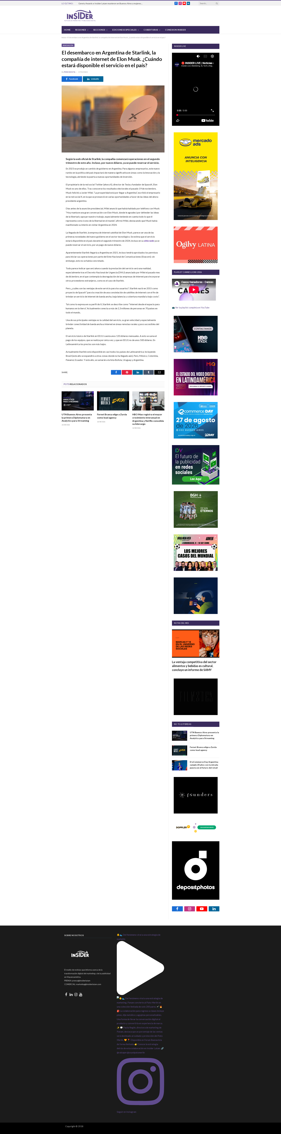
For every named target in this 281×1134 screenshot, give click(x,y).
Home (67, 29)
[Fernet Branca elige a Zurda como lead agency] (113, 400)
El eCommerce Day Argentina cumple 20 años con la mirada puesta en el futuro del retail (204, 765)
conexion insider (175, 29)
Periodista (70, 72)
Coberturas (151, 29)
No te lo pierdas (182, 724)
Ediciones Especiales (124, 29)
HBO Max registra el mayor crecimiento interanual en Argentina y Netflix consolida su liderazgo (148, 419)
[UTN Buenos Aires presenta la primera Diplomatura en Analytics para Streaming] (78, 400)
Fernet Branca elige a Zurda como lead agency (112, 416)
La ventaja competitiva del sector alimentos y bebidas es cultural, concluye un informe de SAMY (194, 666)
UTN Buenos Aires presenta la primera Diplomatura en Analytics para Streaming (77, 417)
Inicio (64, 37)
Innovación (68, 45)
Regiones (80, 29)
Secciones (99, 29)
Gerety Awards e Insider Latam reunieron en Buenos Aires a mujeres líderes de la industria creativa (111, 3)
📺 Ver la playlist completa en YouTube (190, 307)
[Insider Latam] (80, 16)
